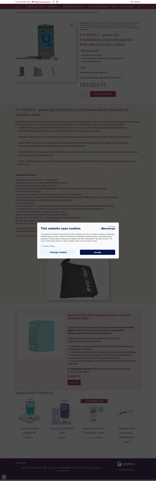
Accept (97, 252)
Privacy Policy (49, 246)
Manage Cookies (58, 252)
